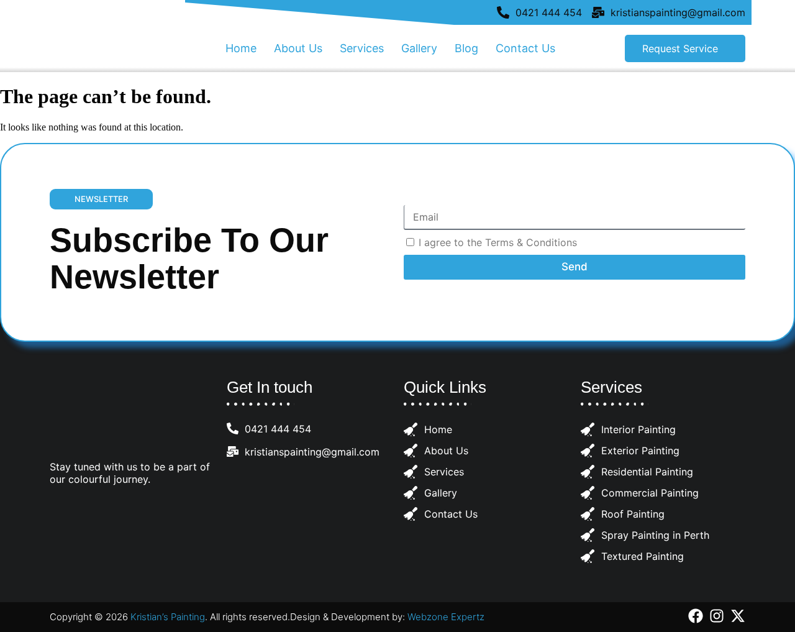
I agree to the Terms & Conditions (498, 242)
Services (362, 48)
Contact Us (525, 48)
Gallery (419, 48)
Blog (466, 48)
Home (241, 48)
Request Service (680, 48)
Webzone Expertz (445, 617)
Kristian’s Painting (167, 617)
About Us (298, 48)
